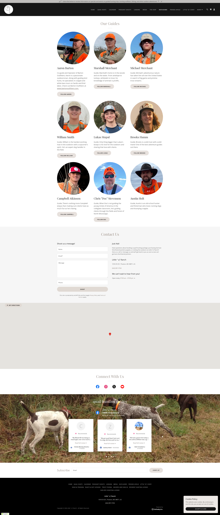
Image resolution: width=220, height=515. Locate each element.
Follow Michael (140, 86)
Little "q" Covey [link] (188, 9)
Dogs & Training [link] (78, 487)
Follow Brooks (139, 153)
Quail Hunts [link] (102, 9)
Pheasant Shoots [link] (125, 9)
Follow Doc (101, 219)
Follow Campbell (67, 214)
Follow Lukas (102, 153)
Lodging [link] (137, 9)
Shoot (82, 289)
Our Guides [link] (163, 9)
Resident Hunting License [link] (138, 487)
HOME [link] (93, 9)
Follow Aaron (65, 94)
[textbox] (82, 249)
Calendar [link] (112, 9)
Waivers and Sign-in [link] (120, 487)
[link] (8, 9)
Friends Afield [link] (175, 9)
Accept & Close (200, 509)
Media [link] (145, 9)
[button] (200, 10)
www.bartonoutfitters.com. (68, 88)
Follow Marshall (104, 86)
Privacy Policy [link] (93, 295)
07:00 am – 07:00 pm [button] (126, 278)
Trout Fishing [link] (107, 487)
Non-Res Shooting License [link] (110, 490)
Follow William (66, 155)
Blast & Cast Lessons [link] (93, 487)
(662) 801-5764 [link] (116, 268)
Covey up (156, 470)
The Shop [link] (153, 9)
